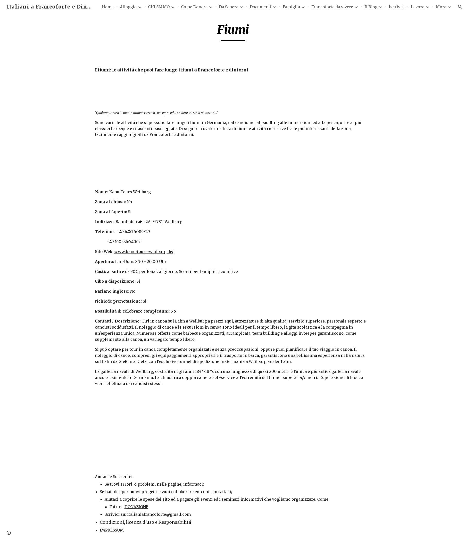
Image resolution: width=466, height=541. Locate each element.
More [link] (441, 6)
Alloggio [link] (128, 6)
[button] (460, 7)
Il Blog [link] (371, 6)
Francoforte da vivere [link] (332, 6)
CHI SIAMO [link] (159, 6)
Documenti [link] (260, 6)
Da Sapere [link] (228, 6)
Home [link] (108, 6)
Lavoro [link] (417, 6)
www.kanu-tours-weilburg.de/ (143, 251)
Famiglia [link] (291, 6)
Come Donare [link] (194, 6)
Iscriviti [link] (397, 6)
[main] (233, 31)
